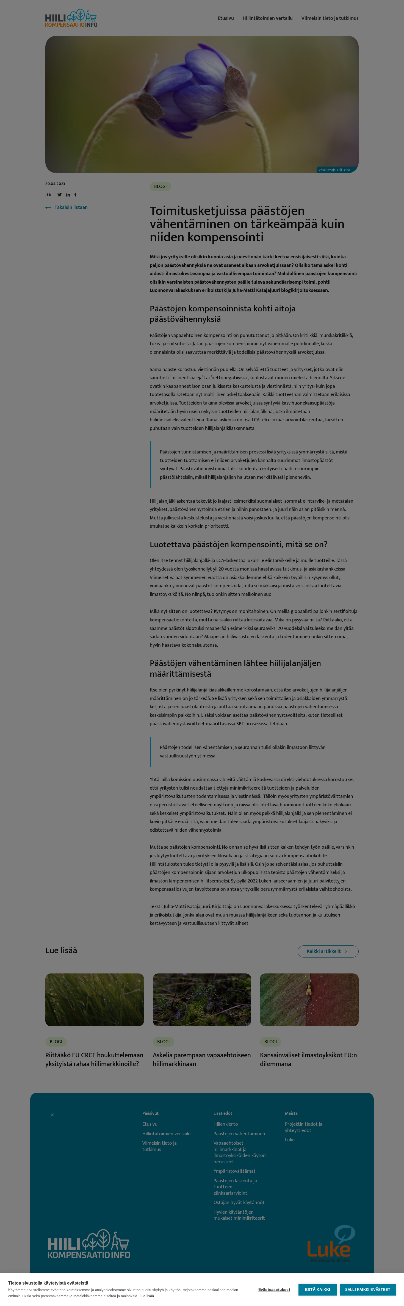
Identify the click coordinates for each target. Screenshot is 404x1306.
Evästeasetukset (274, 1290)
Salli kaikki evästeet (367, 1290)
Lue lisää (147, 1296)
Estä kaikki (317, 1290)
